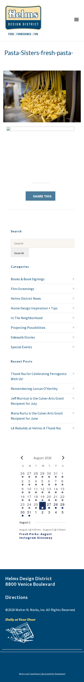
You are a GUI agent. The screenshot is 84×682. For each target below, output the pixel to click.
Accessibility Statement (53, 674)
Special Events (21, 347)
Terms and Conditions (29, 674)
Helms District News (26, 298)
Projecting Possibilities (28, 327)
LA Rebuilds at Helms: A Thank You (36, 428)
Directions (16, 597)
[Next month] (63, 457)
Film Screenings (22, 289)
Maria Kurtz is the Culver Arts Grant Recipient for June (37, 416)
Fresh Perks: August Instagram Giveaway (35, 536)
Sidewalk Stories (23, 337)
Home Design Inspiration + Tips (34, 308)
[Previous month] (22, 457)
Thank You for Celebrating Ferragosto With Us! (39, 376)
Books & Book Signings (28, 279)
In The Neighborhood (26, 318)
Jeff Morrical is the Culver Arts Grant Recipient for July (37, 401)
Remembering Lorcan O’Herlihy (34, 388)
